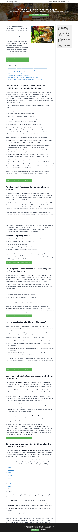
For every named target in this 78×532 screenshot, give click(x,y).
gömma (21, 66)
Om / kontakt (61, 1)
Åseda (9, 480)
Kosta (9, 478)
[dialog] (39, 527)
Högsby (10, 475)
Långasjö (10, 467)
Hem (50, 1)
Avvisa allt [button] (43, 529)
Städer (55, 1)
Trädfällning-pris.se (11, 2)
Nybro (9, 472)
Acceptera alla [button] (35, 529)
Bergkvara (10, 483)
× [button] (76, 524)
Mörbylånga (11, 470)
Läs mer (50, 527)
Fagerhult (10, 486)
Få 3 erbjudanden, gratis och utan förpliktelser (39, 14)
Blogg (67, 1)
